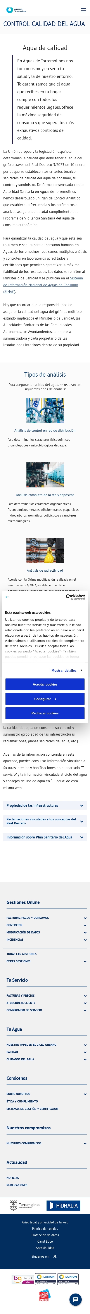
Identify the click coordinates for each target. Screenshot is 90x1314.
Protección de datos (45, 1235)
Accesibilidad (45, 1248)
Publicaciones (17, 1185)
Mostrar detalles (64, 670)
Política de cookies (45, 1229)
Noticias (13, 1178)
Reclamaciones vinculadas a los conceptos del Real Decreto (41, 821)
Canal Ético (45, 1241)
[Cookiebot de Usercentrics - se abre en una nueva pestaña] (66, 597)
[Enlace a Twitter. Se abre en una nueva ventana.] (55, 1256)
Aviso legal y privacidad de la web (45, 1222)
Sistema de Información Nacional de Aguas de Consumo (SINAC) (43, 284)
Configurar (42, 699)
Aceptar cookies (45, 684)
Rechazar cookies (45, 713)
